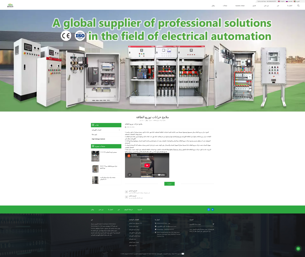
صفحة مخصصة (240, 5)
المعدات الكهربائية (96, 130)
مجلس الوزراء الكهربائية (135, 232)
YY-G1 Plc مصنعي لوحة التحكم (108, 152)
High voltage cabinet (98, 139)
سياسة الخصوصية (167, 253)
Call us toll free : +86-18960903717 (267, 1)
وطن (213, 5)
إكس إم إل (159, 253)
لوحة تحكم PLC (133, 245)
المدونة (140, 209)
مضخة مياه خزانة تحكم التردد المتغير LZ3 (107, 178)
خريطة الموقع (129, 209)
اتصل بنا (289, 5)
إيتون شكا (94, 134)
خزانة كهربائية (132, 239)
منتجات (225, 5)
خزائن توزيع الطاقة (200, 132)
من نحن (266, 5)
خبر (278, 5)
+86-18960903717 (162, 223)
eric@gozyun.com (171, 226)
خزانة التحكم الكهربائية (134, 236)
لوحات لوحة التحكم (134, 242)
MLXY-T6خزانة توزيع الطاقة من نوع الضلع (108, 167)
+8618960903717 (169, 229)
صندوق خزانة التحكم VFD (135, 223)
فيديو (254, 5)
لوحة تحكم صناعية (133, 226)
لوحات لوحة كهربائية (134, 229)
